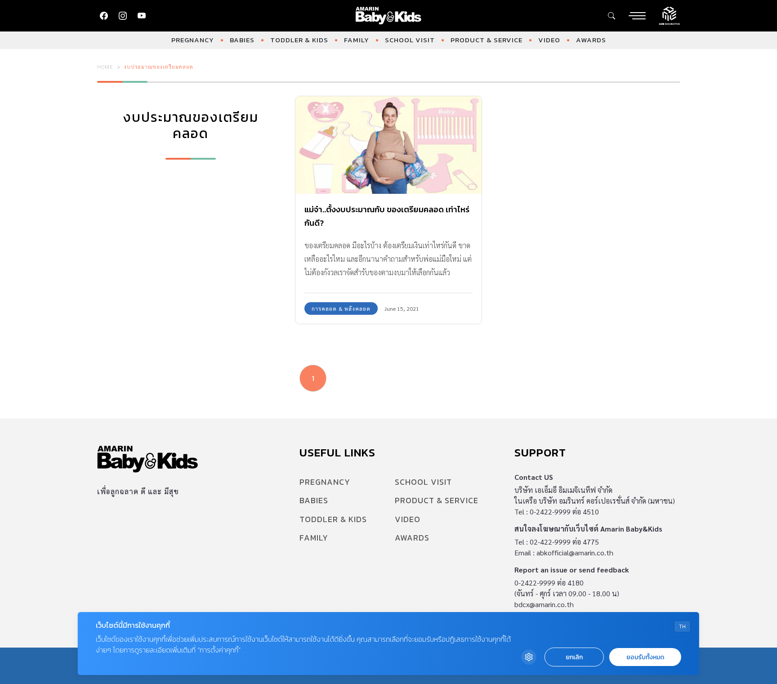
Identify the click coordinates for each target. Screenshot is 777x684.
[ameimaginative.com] (669, 14)
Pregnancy (192, 40)
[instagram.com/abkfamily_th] (123, 15)
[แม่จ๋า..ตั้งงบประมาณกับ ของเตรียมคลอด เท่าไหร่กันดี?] (388, 145)
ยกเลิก (574, 657)
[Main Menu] (637, 16)
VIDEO (549, 40)
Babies (242, 40)
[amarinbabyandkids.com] (389, 15)
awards (591, 40)
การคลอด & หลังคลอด (341, 308)
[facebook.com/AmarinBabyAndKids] (104, 15)
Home (105, 66)
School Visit (410, 40)
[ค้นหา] (611, 15)
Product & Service (486, 40)
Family (356, 40)
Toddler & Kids (299, 40)
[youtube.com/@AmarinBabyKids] (141, 15)
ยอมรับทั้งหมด (645, 657)
